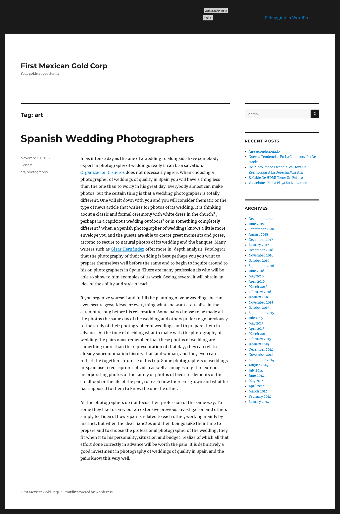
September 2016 (261, 266)
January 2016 (259, 297)
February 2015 (260, 339)
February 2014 (260, 396)
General (27, 165)
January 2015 (259, 344)
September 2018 (261, 229)
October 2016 (259, 260)
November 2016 (261, 255)
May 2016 (256, 276)
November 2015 (261, 302)
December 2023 (261, 219)
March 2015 (258, 334)
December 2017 (261, 240)
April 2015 (257, 328)
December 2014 (261, 349)
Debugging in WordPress (289, 17)
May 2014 (256, 381)
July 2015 (256, 318)
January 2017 (259, 245)
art (23, 172)
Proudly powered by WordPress (88, 492)
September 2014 (261, 360)
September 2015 (261, 313)
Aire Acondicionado (264, 151)
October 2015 (259, 308)
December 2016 (261, 250)
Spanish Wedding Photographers (107, 138)
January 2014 (259, 402)
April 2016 (257, 281)
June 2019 (256, 224)
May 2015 (256, 323)
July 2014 (256, 370)
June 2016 (256, 271)
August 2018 (258, 234)
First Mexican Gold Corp (64, 66)
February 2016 (260, 292)
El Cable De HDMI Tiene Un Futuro (276, 178)
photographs (37, 172)
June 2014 (256, 376)
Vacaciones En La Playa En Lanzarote (278, 183)
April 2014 (257, 386)
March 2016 (258, 287)
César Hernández (127, 249)
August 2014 (258, 365)
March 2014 (258, 391)
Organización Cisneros (102, 172)
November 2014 (261, 355)
